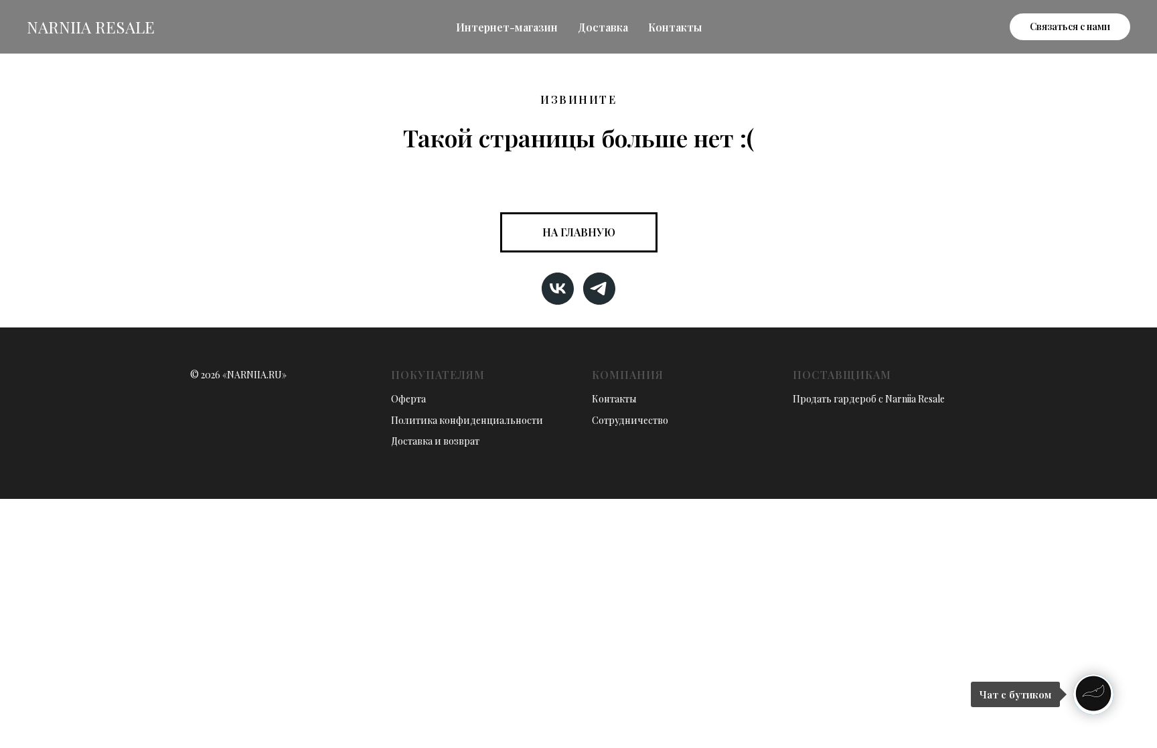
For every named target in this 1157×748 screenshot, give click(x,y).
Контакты (675, 27)
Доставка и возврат (435, 441)
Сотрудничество (630, 420)
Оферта (408, 398)
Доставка (603, 27)
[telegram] (599, 289)
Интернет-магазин (507, 27)
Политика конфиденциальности (467, 420)
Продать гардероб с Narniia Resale (869, 398)
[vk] (558, 289)
